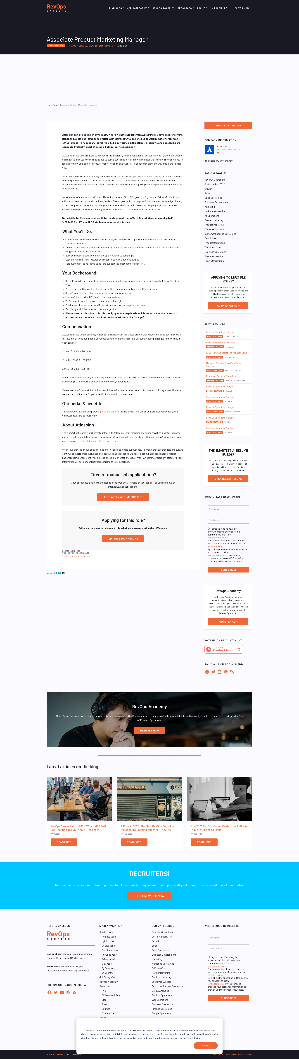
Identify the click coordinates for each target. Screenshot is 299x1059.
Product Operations (214, 242)
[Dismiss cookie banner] (217, 1024)
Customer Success (214, 229)
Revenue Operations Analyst (219, 386)
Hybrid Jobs (108, 941)
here (76, 390)
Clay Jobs (107, 963)
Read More (64, 842)
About (201, 8)
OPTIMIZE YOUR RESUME (123, 538)
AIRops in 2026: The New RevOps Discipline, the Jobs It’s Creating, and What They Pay (148, 828)
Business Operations (215, 251)
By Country (107, 972)
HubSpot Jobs (109, 954)
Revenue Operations (214, 179)
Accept (205, 1045)
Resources (185, 8)
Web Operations (212, 247)
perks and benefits (110, 411)
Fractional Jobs (110, 950)
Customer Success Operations (220, 233)
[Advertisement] (149, 78)
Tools (104, 1004)
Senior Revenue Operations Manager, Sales (226, 352)
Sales (207, 193)
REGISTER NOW (149, 730)
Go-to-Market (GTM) (214, 184)
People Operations (214, 260)
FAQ (104, 990)
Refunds (248, 1054)
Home (49, 105)
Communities (109, 1013)
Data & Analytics (213, 238)
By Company (108, 968)
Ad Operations (211, 215)
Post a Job (242, 8)
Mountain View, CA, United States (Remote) (91, 45)
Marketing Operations (215, 211)
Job (56, 105)
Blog (104, 999)
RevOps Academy (163, 8)
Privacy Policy (215, 546)
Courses (106, 1008)
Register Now (228, 621)
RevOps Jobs (106, 932)
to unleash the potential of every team (97, 440)
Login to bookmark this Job (76, 555)
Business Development (216, 202)
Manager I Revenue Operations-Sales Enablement (223, 364)
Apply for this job (228, 125)
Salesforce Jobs (110, 959)
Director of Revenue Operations (221, 376)
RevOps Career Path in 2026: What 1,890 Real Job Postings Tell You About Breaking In (78, 828)
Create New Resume (228, 478)
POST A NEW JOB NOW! (150, 896)
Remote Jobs (109, 936)
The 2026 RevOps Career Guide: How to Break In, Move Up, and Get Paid (219, 828)
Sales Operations (213, 197)
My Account (217, 8)
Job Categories (137, 8)
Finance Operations (214, 256)
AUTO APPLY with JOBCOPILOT (123, 497)
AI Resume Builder (111, 995)
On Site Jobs (108, 945)
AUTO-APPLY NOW (228, 305)
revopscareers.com (218, 537)
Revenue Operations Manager (220, 332)
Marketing (209, 206)
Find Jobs (115, 8)
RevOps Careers (56, 1054)
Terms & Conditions (221, 1054)
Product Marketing (214, 224)
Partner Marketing (213, 220)
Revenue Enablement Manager (220, 342)
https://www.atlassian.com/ (229, 150)
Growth (208, 188)
